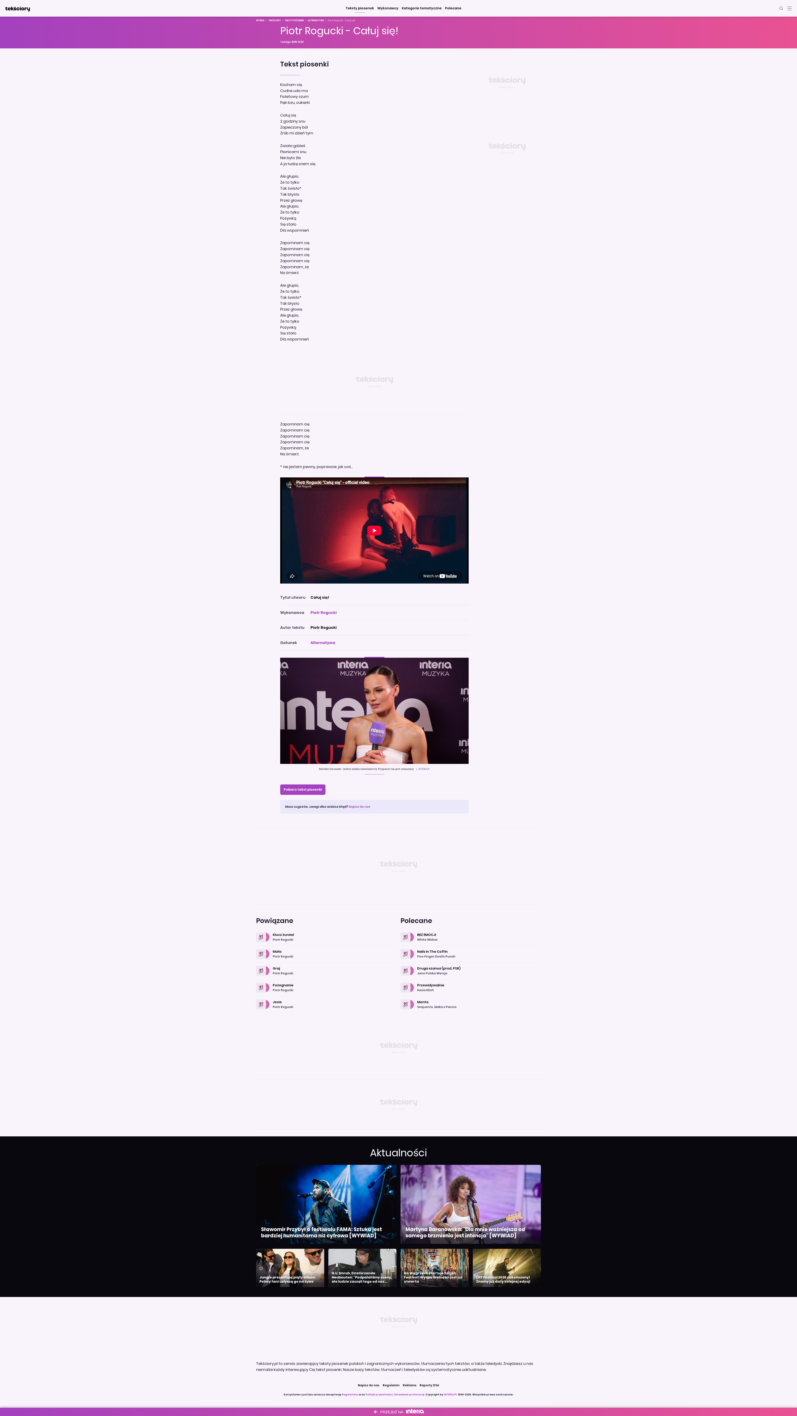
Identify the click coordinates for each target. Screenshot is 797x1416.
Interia (260, 20)
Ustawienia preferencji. (409, 1394)
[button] (360, 8)
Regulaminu (350, 1394)
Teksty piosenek (294, 20)
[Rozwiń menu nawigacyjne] (789, 8)
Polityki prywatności (378, 1394)
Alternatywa (316, 20)
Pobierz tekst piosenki (303, 789)
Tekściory (274, 20)
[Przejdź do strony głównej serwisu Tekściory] (17, 8)
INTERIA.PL (450, 1394)
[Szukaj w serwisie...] (781, 8)
